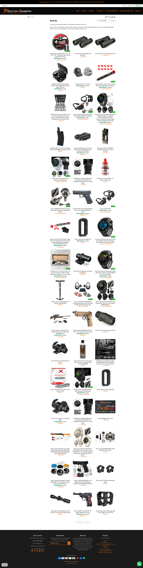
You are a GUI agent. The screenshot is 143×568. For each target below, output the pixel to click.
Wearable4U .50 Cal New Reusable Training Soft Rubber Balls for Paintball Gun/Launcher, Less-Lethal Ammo (82, 181)
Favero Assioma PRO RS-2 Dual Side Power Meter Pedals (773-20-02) (82, 115)
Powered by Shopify (71, 563)
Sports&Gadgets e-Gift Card (105, 418)
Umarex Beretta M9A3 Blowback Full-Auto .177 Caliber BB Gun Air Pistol (83, 331)
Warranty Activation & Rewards (105, 552)
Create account (130, 5)
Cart (139, 5)
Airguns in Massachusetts (105, 550)
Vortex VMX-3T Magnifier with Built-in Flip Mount (82, 272)
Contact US (42, 538)
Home (77, 11)
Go (69, 543)
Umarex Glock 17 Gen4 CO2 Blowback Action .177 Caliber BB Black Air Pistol (83, 210)
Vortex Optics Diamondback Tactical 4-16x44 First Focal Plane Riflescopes (60, 511)
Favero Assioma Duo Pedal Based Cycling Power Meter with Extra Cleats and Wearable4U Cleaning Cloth (83, 303)
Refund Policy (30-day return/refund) (105, 544)
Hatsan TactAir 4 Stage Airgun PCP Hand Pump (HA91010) (60, 302)
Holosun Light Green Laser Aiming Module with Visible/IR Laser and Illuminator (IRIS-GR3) (83, 149)
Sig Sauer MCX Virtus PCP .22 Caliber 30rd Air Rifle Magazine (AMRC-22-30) (60, 148)
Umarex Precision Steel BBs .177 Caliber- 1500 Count (105, 179)
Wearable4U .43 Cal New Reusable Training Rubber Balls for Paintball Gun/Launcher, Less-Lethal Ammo (105, 362)
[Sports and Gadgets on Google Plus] (114, 17)
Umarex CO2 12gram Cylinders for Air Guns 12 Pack (60, 390)
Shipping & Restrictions (126, 11)
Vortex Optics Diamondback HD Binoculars (83, 54)
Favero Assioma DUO (105, 209)
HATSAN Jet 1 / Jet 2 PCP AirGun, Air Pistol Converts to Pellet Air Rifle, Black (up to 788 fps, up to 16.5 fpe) (60, 272)
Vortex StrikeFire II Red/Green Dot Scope (60, 361)
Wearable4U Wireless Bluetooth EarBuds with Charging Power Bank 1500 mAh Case (60, 85)
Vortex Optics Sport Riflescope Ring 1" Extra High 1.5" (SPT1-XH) (105, 511)
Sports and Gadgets (74, 561)
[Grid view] (113, 21)
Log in (124, 5)
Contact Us (100, 11)
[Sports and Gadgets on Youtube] (112, 17)
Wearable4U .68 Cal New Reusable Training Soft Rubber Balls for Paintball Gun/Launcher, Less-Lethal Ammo (82, 421)
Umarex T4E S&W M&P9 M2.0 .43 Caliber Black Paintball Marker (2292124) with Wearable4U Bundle (82, 482)
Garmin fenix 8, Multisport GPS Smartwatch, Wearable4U (60, 179)
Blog (105, 547)
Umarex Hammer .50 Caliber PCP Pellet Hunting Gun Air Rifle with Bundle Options (60, 332)
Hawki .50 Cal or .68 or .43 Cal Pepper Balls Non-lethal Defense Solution (105, 84)
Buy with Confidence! (111, 11)
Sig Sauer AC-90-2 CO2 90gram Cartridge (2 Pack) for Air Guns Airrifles (105, 149)
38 (86, 522)
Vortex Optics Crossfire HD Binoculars (105, 53)
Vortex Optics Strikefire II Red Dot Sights (60, 419)
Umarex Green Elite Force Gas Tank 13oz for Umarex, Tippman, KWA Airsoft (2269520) (83, 362)
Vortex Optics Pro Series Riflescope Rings (105, 481)
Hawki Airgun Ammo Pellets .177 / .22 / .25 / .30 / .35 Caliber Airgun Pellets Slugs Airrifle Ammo (60, 55)
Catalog (83, 11)
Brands (91, 11)
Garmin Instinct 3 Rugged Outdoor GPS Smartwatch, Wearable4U (83, 390)
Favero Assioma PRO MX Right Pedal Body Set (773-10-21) (105, 449)
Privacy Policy (105, 542)
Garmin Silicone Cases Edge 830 (105, 389)
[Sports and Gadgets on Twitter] (106, 17)
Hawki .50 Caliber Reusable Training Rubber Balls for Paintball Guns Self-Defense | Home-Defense (60, 482)
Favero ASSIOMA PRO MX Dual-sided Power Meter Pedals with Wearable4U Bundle (60, 210)
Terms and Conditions (105, 549)
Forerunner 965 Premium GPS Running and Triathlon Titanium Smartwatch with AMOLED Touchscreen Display (105, 240)
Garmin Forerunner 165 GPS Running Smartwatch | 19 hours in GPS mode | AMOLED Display (105, 303)
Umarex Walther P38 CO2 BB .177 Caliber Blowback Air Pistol (83, 511)
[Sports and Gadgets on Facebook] (34, 550)
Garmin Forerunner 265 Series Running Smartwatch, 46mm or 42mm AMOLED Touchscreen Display (105, 272)
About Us (138, 11)
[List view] (114, 21)
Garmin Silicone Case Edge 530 (83, 239)
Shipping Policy (105, 545)
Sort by (98, 20)
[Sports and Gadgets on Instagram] (110, 17)
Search (105, 540)
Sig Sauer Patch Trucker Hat (82, 84)
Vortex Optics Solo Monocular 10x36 (105, 330)
